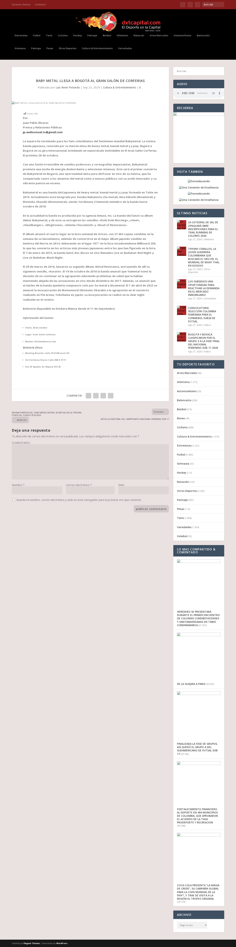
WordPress (61, 943)
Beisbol (107, 35)
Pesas (49, 48)
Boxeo (181, 418)
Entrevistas (21, 35)
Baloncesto (203, 35)
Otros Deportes (67, 48)
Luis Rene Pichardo (68, 87)
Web (121, 485)
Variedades (125, 48)
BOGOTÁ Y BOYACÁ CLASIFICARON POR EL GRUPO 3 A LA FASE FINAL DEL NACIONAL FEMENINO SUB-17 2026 (204, 341)
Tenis (49, 35)
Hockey (77, 35)
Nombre (18, 485)
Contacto (40, 4)
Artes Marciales (159, 35)
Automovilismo (182, 35)
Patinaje (92, 35)
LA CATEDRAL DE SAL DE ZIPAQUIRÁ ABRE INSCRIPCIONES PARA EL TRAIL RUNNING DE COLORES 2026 (203, 228)
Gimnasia (20, 48)
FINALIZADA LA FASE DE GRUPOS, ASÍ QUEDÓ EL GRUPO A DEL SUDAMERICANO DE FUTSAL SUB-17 (197, 749)
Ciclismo (63, 35)
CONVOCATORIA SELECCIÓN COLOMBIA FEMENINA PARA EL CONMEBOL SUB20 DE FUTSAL (202, 314)
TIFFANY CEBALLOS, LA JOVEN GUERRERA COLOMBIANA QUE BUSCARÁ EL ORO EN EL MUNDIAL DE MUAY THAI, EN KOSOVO (204, 257)
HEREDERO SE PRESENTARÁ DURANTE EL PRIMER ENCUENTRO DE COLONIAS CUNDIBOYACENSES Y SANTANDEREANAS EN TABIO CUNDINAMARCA (198, 618)
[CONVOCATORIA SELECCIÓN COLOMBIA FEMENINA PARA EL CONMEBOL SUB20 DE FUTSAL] (181, 310)
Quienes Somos (21, 4)
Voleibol (182, 536)
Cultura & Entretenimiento (97, 48)
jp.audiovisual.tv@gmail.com (43, 132)
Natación (138, 35)
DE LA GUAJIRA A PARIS (191, 684)
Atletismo (122, 35)
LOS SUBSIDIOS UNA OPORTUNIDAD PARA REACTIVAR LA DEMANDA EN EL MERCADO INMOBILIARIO (203, 288)
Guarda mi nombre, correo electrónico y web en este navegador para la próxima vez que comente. (79, 500)
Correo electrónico (79, 485)
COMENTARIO (21, 442)
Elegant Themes (32, 943)
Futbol (36, 35)
